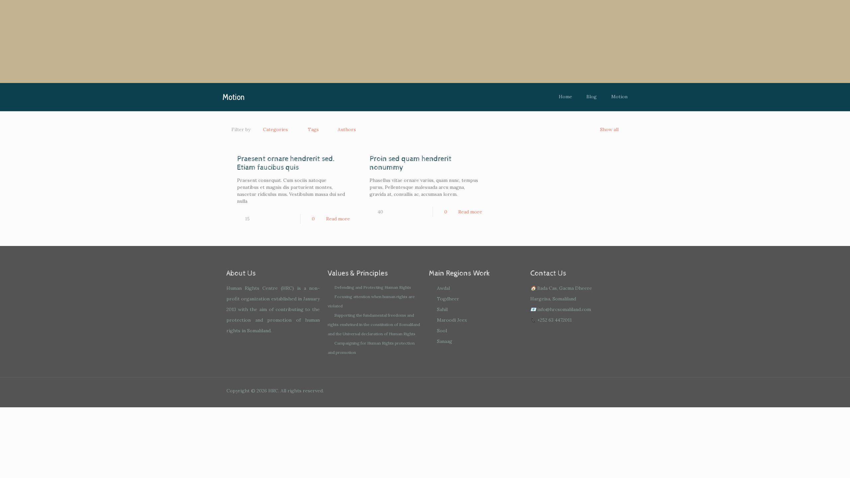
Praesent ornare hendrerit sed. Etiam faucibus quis (286, 163)
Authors (347, 129)
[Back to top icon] (617, 391)
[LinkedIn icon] (599, 390)
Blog (591, 97)
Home (565, 97)
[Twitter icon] (590, 390)
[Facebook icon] (581, 390)
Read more (338, 219)
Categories (275, 129)
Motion (619, 97)
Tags (313, 129)
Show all (609, 129)
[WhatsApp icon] (572, 390)
